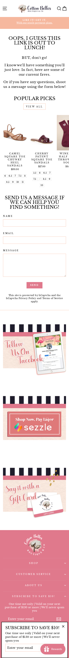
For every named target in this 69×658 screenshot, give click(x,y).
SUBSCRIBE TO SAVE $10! (33, 596)
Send (34, 285)
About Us (33, 585)
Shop (33, 563)
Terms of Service (52, 298)
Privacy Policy (27, 298)
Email (8, 233)
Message (11, 250)
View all (34, 106)
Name (8, 216)
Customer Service (33, 574)
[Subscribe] (58, 619)
